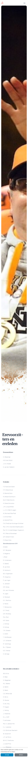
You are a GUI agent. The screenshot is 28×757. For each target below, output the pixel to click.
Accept (7, 755)
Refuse (21, 755)
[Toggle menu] (24, 3)
